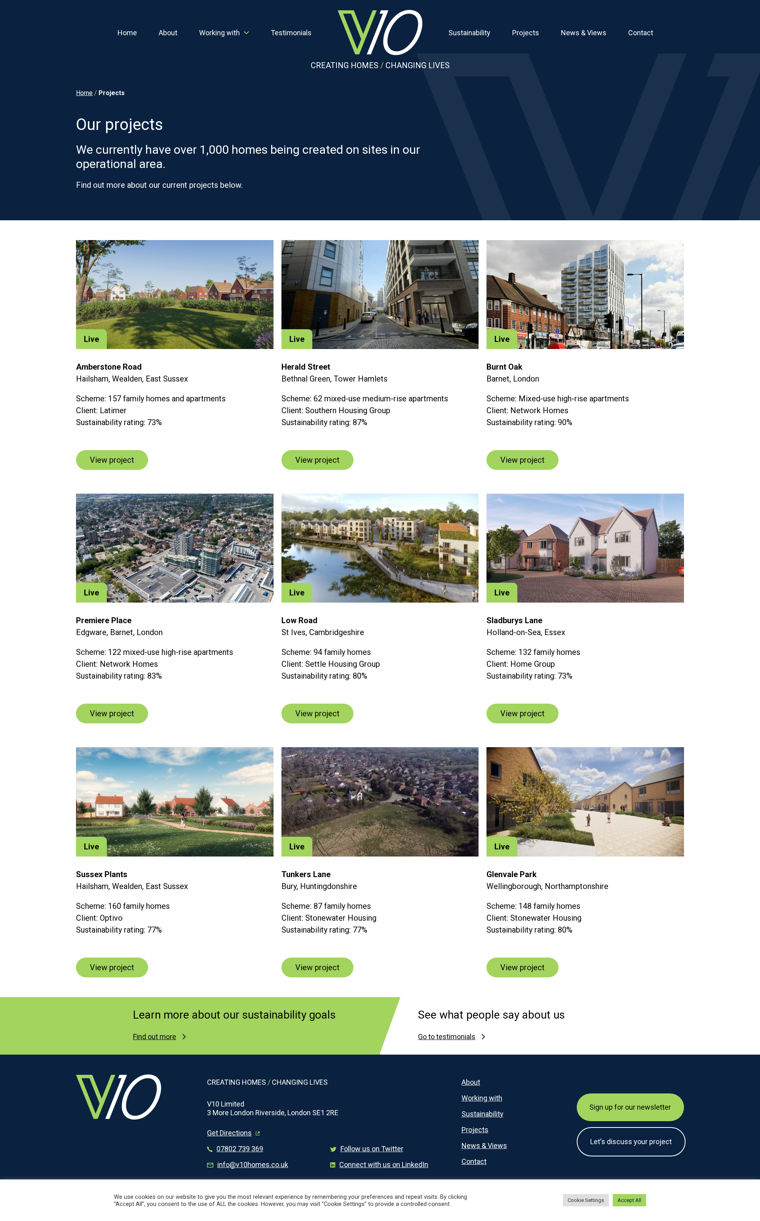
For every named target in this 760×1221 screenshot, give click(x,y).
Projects (525, 33)
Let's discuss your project (631, 1141)
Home (127, 33)
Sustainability (469, 33)
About (168, 33)
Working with (219, 33)
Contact (640, 33)
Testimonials (291, 33)
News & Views (583, 33)
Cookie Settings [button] (586, 1200)
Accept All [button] (629, 1200)
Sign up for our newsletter (630, 1107)
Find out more (154, 1036)
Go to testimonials (446, 1036)
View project (112, 460)
